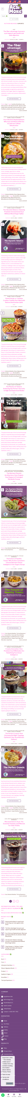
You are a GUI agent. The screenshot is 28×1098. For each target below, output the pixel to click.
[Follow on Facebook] (11, 19)
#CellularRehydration (6, 197)
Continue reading (14, 98)
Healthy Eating (13, 722)
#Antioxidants (23, 196)
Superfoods (9, 639)
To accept (9, 1083)
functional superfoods (17, 107)
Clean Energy (22, 807)
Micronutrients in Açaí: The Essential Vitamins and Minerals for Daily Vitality (14, 823)
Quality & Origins (16, 117)
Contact (6, 1036)
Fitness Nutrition (20, 635)
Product (3, 971)
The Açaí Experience (19, 471)
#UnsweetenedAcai (11, 289)
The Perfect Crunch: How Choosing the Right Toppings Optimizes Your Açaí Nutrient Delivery (14, 736)
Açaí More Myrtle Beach (17, 104)
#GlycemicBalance (5, 287)
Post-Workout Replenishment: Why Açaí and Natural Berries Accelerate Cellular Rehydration (14, 122)
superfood (12, 724)
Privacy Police (6, 1072)
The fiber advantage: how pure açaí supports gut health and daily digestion (14, 33)
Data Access (6, 1074)
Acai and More (8, 635)
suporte (21, 23)
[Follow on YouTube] (17, 19)
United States (7, 1008)
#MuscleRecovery (5, 199)
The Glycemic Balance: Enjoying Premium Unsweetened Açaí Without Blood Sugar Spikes (14, 212)
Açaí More (15, 721)
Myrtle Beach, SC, (8, 1002)
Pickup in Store (8, 1051)
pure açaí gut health (20, 109)
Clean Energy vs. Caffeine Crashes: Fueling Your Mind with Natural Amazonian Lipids (14, 300)
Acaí (14, 29)
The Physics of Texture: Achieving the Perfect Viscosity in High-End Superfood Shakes (14, 388)
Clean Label (13, 635)
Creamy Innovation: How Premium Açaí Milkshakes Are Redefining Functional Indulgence (14, 652)
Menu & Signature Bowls (19, 194)
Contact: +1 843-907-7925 (11, 1011)
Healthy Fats (17, 809)
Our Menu (6, 1024)
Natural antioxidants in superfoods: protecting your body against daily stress (14, 923)
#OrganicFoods (4, 464)
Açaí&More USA (8, 996)
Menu (5, 1048)
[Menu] (2, 9)
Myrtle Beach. (8, 811)
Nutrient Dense (7, 638)
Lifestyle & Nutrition (9, 116)
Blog (5, 1039)
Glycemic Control (10, 809)
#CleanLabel (19, 374)
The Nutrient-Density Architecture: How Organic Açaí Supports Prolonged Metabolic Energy (14, 476)
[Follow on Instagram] (14, 19)
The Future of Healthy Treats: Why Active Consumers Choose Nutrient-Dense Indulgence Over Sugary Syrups (14, 561)
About (5, 1033)
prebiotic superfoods (10, 109)
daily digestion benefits (13, 105)
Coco (2, 962)
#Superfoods (19, 199)
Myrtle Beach (19, 722)
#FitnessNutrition (5, 376)
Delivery (6, 1027)
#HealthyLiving (12, 376)
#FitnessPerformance (15, 197)
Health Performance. (15, 636)
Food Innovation (20, 721)
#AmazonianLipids (5, 374)
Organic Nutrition (15, 811)
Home (5, 1020)
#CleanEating (23, 286)
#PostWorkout (12, 199)
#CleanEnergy (13, 374)
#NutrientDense (21, 287)
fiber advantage (8, 107)
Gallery (6, 1030)
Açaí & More (15, 807)
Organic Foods (14, 638)
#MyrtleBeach (19, 462)
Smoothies (4, 977)
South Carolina (7, 724)
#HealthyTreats (12, 462)
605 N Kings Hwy (8, 999)
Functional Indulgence (6, 636)
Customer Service (8, 1054)
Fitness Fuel (3, 809)
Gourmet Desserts (5, 722)
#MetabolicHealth (13, 287)
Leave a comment (23, 110)
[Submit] (25, 16)
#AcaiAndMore (16, 196)
